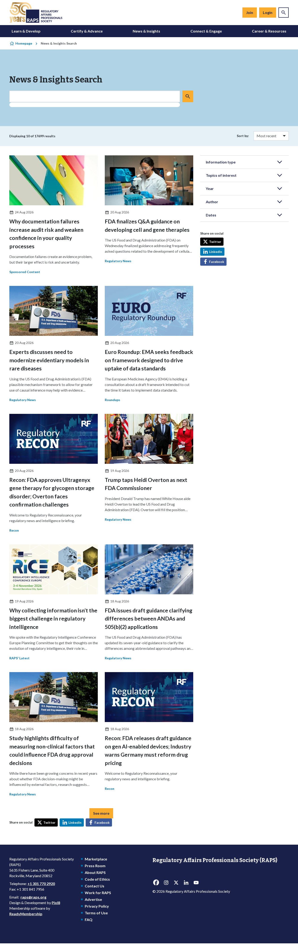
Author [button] (212, 201)
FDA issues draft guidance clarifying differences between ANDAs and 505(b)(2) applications (148, 618)
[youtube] (196, 882)
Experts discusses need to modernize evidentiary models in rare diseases (49, 360)
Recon (14, 530)
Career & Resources (269, 31)
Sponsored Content (24, 272)
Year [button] (210, 188)
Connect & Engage (206, 31)
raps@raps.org (33, 897)
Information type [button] (221, 162)
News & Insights (146, 31)
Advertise (93, 899)
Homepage (23, 43)
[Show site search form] (283, 12)
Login (267, 12)
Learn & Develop (26, 31)
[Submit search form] (187, 96)
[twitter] (176, 882)
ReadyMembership (25, 914)
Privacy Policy (97, 906)
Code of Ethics (97, 879)
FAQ (88, 919)
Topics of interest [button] (221, 175)
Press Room (95, 865)
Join (249, 12)
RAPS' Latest (19, 658)
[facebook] (155, 882)
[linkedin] (186, 882)
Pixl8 (56, 902)
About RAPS (95, 872)
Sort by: (243, 136)
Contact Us (94, 886)
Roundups (112, 400)
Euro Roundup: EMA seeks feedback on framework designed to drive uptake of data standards (149, 360)
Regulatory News (118, 261)
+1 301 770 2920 (41, 883)
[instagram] (166, 882)
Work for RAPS (98, 892)
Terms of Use (96, 913)
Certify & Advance (87, 31)
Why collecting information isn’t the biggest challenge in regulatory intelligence (53, 618)
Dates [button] (211, 215)
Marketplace (96, 859)
